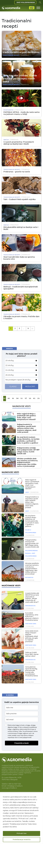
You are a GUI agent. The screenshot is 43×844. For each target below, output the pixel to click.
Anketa (9, 348)
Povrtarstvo (8, 110)
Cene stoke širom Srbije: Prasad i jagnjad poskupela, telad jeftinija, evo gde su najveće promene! (31, 636)
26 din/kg (10, 375)
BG (4, 398)
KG (34, 398)
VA (30, 398)
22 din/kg (10, 365)
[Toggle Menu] (38, 8)
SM (17, 398)
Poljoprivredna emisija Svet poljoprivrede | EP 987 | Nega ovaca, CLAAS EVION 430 (32, 543)
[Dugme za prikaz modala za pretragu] (40, 2)
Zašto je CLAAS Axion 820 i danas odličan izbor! (32, 654)
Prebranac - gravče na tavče (16, 172)
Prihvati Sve (21, 833)
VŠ (26, 398)
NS (9, 398)
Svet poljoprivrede (26, 2)
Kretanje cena (30, 623)
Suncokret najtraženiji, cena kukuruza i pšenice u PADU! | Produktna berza (32, 616)
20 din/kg (10, 360)
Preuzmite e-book (21, 743)
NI (13, 398)
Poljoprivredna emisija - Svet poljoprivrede (31, 553)
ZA (38, 398)
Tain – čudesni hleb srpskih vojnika (19, 199)
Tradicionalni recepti (11, 55)
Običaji (6, 139)
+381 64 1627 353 (14, 784)
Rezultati (30, 386)
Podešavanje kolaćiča (21, 839)
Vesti (27, 492)
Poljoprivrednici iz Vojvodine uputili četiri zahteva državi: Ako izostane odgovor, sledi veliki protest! (32, 502)
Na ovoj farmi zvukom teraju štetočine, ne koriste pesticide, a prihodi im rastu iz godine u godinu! (32, 521)
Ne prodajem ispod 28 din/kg (18, 380)
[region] (21, 818)
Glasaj (12, 386)
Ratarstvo (29, 577)
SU (22, 398)
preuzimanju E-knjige (15, 733)
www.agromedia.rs (9, 788)
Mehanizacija (30, 605)
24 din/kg (10, 370)
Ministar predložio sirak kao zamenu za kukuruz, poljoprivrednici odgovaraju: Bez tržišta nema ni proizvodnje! (32, 569)
